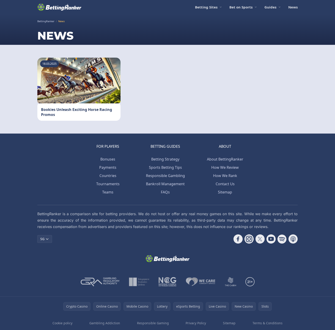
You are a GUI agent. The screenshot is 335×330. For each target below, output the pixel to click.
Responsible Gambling (165, 175)
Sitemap (225, 192)
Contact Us (225, 183)
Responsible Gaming (153, 323)
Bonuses (107, 159)
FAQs (165, 192)
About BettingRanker (225, 159)
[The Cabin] (230, 281)
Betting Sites (206, 7)
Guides (270, 7)
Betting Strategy (165, 159)
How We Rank (225, 175)
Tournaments (108, 183)
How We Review (225, 167)
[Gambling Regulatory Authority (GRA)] (100, 281)
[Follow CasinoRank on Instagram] (249, 239)
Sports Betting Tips (165, 167)
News (293, 7)
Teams (107, 192)
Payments (107, 167)
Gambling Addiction (104, 323)
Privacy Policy (196, 323)
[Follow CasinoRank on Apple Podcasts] (293, 239)
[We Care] (201, 281)
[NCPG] (167, 281)
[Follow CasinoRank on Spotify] (282, 239)
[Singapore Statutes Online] (139, 281)
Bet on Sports (241, 7)
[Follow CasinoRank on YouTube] (271, 239)
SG (42, 239)
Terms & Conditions (268, 323)
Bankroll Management (165, 183)
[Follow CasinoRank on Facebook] (238, 239)
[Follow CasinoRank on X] (260, 239)
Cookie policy (62, 323)
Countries (107, 175)
